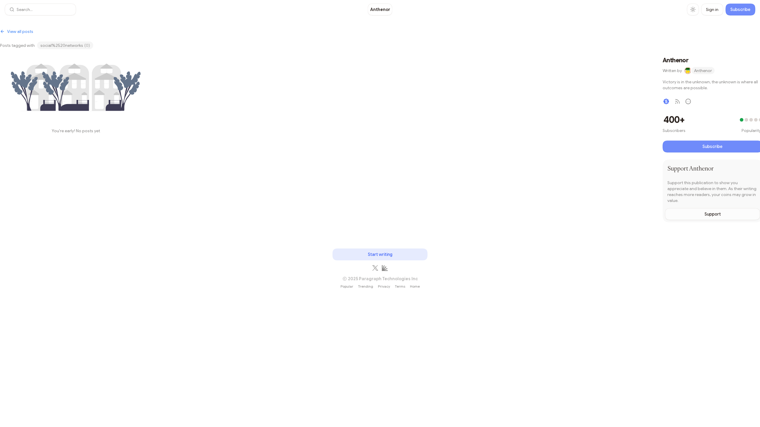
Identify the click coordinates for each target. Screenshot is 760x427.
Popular (347, 286)
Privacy (384, 286)
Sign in (712, 9)
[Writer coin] (666, 101)
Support (712, 214)
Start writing (380, 254)
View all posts (20, 31)
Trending (365, 286)
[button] (40, 9)
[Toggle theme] (693, 9)
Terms (400, 286)
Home (415, 286)
